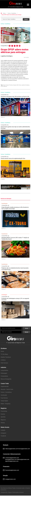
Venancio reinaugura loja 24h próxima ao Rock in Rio (15, 96)
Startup (3, 422)
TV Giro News (4, 354)
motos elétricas (4, 86)
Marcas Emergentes (6, 379)
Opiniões (3, 417)
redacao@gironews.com (11, 448)
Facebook (3, 436)
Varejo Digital (4, 401)
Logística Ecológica (25, 85)
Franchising (4, 411)
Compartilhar (4, 94)
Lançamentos (4, 370)
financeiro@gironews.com (12, 470)
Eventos (3, 414)
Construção (4, 395)
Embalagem (4, 294)
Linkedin (3, 430)
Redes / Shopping (5, 403)
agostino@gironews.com (11, 461)
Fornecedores (4, 376)
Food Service (4, 203)
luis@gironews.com (10, 479)
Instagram (3, 433)
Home (4, 13)
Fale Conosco (4, 363)
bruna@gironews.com (24, 448)
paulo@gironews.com (11, 459)
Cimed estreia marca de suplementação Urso (13, 158)
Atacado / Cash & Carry (7, 389)
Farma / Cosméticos (12, 13)
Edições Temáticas (6, 357)
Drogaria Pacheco (9, 85)
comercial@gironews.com (12, 457)
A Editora (3, 360)
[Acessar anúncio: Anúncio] (15, 187)
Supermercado (5, 386)
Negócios (3, 419)
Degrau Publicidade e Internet (16, 492)
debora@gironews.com (23, 459)
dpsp (4, 85)
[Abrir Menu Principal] (28, 5)
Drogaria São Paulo (17, 85)
